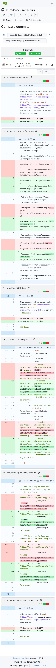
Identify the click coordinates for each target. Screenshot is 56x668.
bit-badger (11, 10)
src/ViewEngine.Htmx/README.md (22, 600)
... (29, 66)
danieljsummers (13, 64)
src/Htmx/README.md (16, 288)
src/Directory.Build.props (20, 131)
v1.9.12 (36, 53)
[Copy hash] (47, 65)
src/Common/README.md (18, 77)
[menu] (52, 71)
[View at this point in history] (51, 65)
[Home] (5, 3)
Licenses (35, 665)
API (44, 665)
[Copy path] (31, 77)
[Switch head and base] (4, 35)
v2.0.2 (22, 53)
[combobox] (27, 35)
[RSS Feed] (4, 15)
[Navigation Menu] (52, 3)
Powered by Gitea (21, 658)
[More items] (53, 20)
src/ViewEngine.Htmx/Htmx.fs (21, 473)
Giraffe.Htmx (27, 10)
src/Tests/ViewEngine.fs (19, 339)
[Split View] (46, 71)
